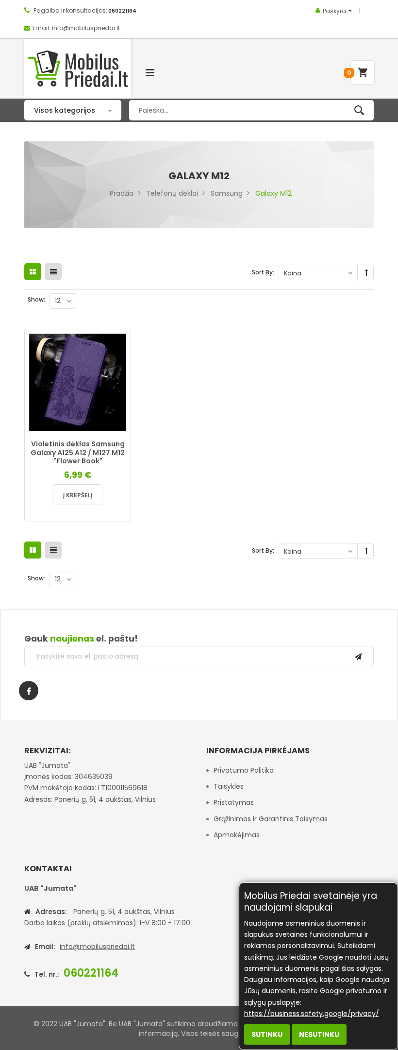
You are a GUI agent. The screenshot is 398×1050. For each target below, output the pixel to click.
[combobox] (251, 110)
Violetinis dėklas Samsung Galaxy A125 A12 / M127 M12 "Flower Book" (78, 452)
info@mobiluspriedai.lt (97, 946)
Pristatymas (234, 802)
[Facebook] (28, 690)
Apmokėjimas (237, 835)
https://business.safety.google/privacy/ (311, 1013)
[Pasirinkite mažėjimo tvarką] (366, 273)
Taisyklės (229, 786)
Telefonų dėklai (172, 193)
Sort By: (263, 272)
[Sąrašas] (53, 271)
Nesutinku (319, 1034)
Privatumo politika (244, 770)
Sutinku (266, 1034)
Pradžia (121, 193)
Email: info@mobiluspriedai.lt (76, 28)
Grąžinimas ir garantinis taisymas (271, 819)
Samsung (227, 193)
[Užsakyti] (358, 656)
